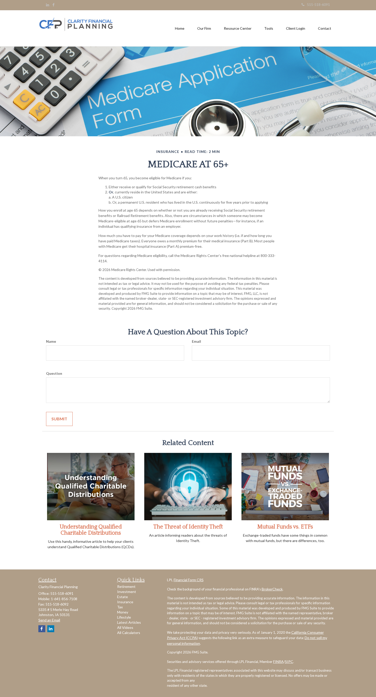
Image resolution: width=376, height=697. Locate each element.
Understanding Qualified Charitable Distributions (91, 530)
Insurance (125, 602)
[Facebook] (53, 4)
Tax (120, 607)
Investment (126, 591)
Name (51, 341)
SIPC (289, 661)
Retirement (126, 586)
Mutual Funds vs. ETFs (285, 527)
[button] (204, 28)
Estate (122, 597)
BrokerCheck (272, 589)
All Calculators (128, 632)
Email (196, 341)
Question (54, 373)
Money (122, 612)
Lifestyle (124, 617)
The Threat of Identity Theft (188, 527)
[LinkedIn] (47, 4)
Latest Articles (129, 622)
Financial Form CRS (189, 580)
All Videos (125, 627)
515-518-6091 (318, 4)
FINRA (278, 661)
